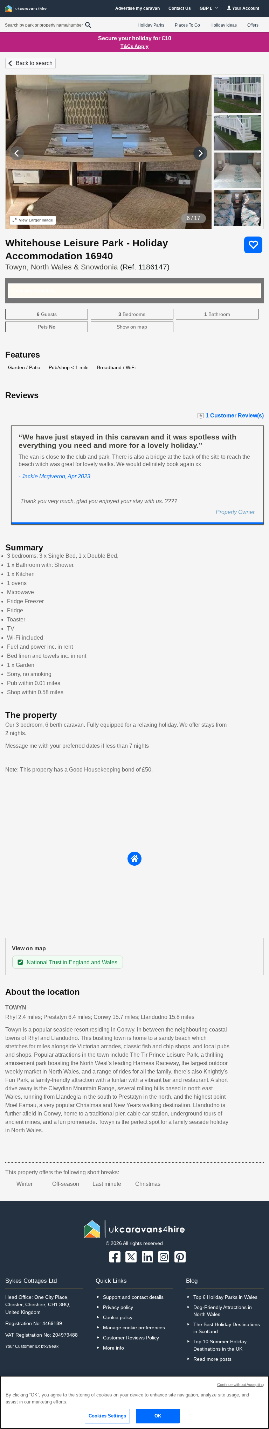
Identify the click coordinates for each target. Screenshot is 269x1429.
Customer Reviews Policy (131, 1337)
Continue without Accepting (240, 1384)
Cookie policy (117, 1317)
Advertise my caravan (137, 8)
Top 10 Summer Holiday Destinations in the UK (220, 1345)
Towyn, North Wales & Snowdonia (87, 267)
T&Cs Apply (134, 46)
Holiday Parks (151, 25)
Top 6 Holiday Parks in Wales (225, 1297)
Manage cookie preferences (134, 1327)
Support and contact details (133, 1297)
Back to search (34, 63)
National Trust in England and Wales (72, 962)
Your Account (245, 8)
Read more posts (212, 1359)
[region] (134, 1402)
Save (253, 245)
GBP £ (206, 8)
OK (157, 1416)
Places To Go (187, 25)
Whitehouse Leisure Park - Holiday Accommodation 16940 (86, 249)
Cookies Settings (107, 1416)
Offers (252, 25)
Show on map (132, 327)
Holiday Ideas (224, 25)
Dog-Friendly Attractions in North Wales (222, 1310)
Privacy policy (118, 1307)
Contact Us (179, 8)
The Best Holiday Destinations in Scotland (226, 1328)
